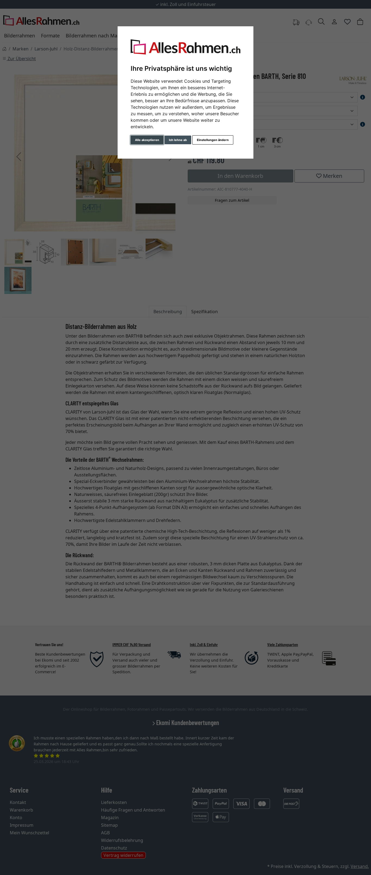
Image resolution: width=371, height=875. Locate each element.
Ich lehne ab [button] (178, 140)
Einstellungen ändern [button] (213, 140)
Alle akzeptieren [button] (147, 140)
